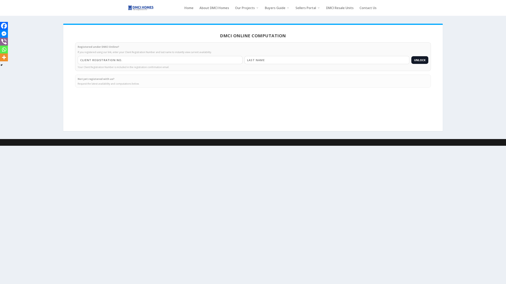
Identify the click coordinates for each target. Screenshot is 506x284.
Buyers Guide (275, 8)
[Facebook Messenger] (4, 34)
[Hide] (1, 65)
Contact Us (368, 8)
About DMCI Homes (214, 8)
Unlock (420, 60)
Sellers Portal (305, 8)
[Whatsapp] (4, 49)
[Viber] (4, 42)
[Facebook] (4, 26)
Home (189, 8)
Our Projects (245, 8)
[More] (4, 57)
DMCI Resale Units (340, 8)
